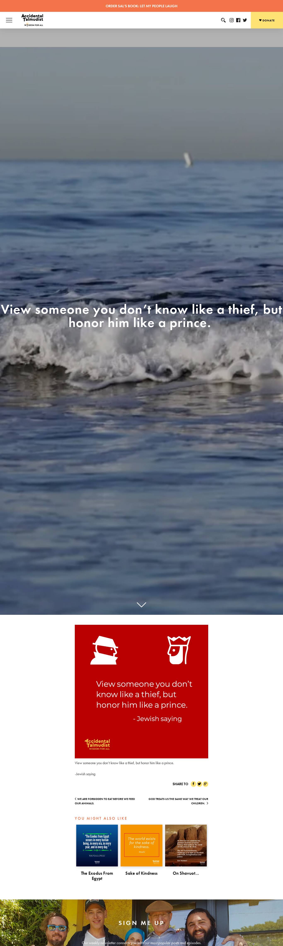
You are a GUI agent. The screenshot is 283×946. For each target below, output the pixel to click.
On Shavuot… (186, 873)
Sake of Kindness (141, 873)
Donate (268, 20)
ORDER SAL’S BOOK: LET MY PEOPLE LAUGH (141, 6)
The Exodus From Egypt (97, 876)
